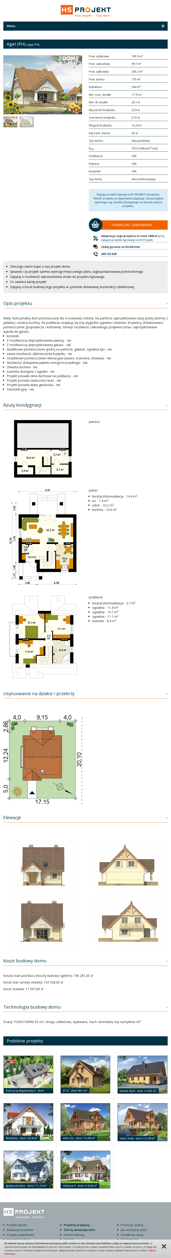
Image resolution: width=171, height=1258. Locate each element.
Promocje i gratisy (132, 1225)
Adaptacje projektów (20, 1230)
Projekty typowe (17, 1225)
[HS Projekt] (86, 11)
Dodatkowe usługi (132, 1235)
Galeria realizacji (74, 1235)
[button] (7, 85)
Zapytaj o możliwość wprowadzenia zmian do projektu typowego (57, 277)
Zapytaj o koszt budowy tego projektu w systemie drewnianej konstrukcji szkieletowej (72, 287)
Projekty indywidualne (20, 1235)
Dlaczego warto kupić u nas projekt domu (40, 266)
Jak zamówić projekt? (134, 1230)
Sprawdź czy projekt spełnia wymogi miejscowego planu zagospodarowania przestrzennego (76, 271)
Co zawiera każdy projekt (28, 282)
